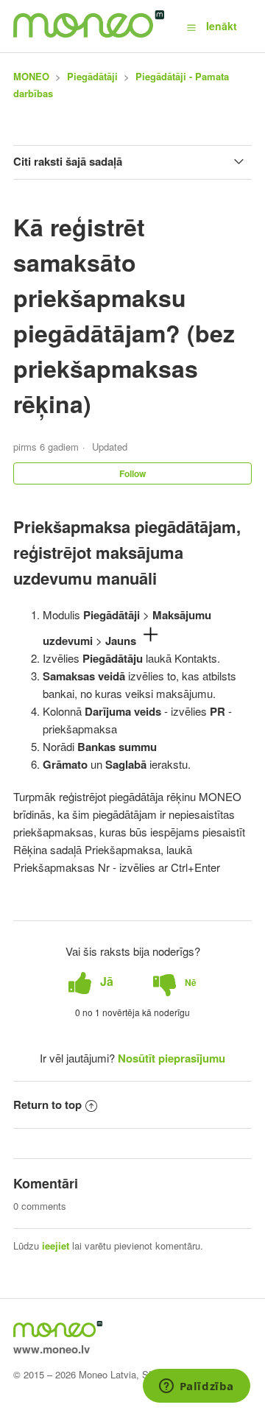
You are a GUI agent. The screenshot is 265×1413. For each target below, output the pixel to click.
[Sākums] (88, 33)
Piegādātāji (92, 76)
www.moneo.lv (51, 1349)
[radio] (91, 982)
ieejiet (55, 1245)
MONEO (31, 76)
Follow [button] (132, 473)
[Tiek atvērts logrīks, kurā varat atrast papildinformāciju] (196, 1387)
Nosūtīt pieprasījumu (171, 1058)
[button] (191, 26)
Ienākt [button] (221, 25)
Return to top (47, 1104)
